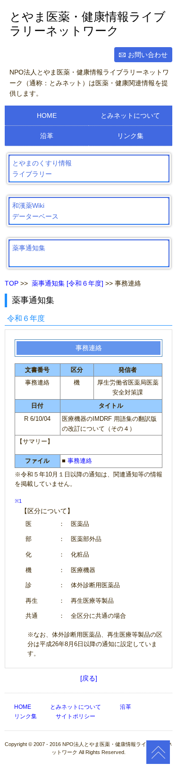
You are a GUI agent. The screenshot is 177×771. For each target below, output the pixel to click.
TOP (11, 283)
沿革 (46, 135)
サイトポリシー (75, 716)
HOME (47, 115)
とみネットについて (130, 115)
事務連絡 (79, 460)
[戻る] (88, 678)
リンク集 (130, 135)
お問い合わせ (148, 54)
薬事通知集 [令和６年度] (67, 283)
